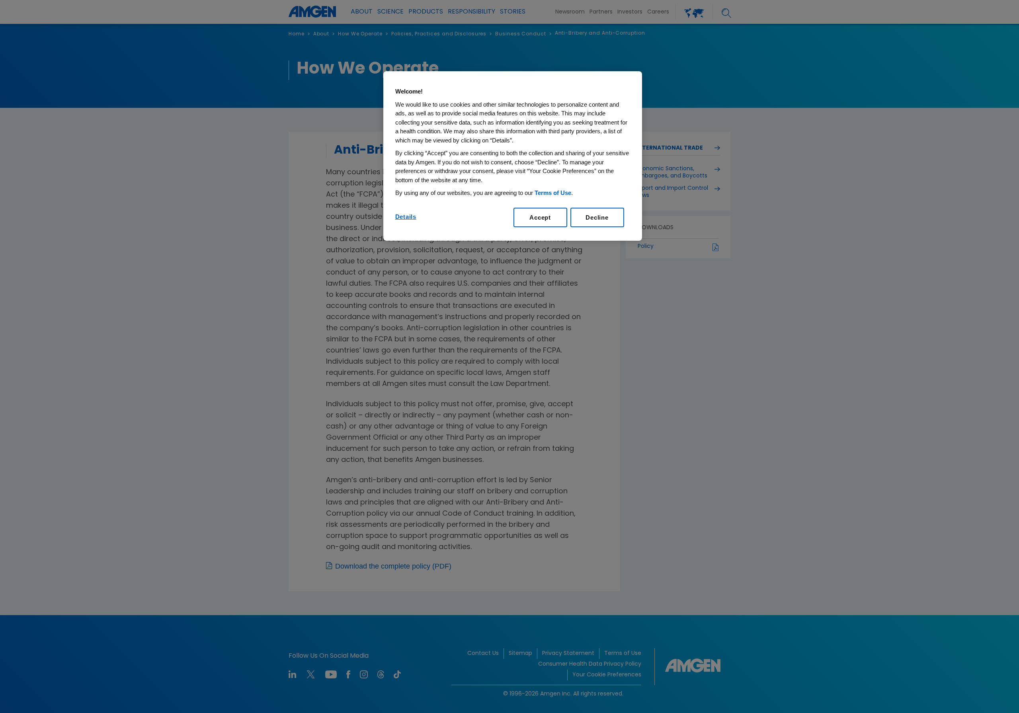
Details (405, 216)
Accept (540, 217)
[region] (512, 156)
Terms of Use (553, 192)
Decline (597, 217)
